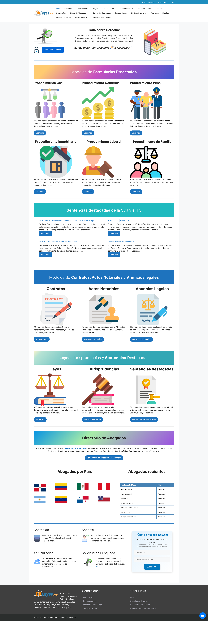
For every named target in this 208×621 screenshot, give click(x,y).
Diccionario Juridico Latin (160, 13)
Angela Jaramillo (126, 494)
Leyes (95, 9)
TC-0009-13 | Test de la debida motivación (58, 242)
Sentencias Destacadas (102, 13)
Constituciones (121, 13)
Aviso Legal (87, 597)
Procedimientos (125, 9)
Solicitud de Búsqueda (140, 605)
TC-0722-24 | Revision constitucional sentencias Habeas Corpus (67, 220)
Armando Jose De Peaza (129, 508)
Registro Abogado (148, 2)
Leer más (88, 133)
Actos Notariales (82, 9)
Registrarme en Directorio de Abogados (104, 458)
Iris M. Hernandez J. (128, 503)
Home (58, 9)
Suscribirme (152, 567)
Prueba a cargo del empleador (121, 242)
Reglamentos (61, 13)
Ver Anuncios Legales (141, 339)
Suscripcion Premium (139, 601)
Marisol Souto (125, 512)
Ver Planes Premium (52, 50)
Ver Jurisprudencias (92, 419)
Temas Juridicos (81, 17)
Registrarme (162, 2)
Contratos (68, 9)
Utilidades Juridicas (63, 17)
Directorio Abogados (78, 13)
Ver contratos (41, 339)
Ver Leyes (40, 419)
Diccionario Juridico (138, 13)
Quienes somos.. (89, 601)
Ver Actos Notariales (93, 339)
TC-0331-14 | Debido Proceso (121, 220)
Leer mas (40, 133)
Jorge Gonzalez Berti (128, 517)
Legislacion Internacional (101, 17)
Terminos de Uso (89, 608)
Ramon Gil (124, 499)
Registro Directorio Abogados (143, 608)
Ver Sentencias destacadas (144, 419)
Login (172, 2)
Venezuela (161, 489)
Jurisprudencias (108, 9)
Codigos (159, 9)
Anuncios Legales (145, 9)
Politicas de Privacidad (92, 605)
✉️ (202, 615)
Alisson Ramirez (126, 489)
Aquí (98, 567)
